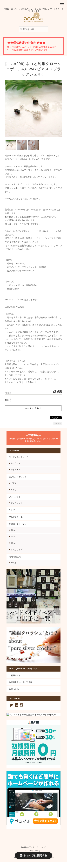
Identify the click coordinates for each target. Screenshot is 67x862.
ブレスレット (15, 497)
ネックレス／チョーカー (19, 457)
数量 (7, 400)
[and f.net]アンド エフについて (33, 847)
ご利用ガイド (15, 675)
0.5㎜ (13, 543)
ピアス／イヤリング (18, 477)
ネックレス (15, 463)
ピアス (14, 483)
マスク (14, 563)
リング (12, 510)
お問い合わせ (15, 689)
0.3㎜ (13, 530)
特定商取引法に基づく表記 (20, 682)
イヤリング (15, 489)
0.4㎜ (13, 537)
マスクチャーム (16, 517)
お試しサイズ (16, 549)
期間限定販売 (15, 557)
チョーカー (15, 470)
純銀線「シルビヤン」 (18, 524)
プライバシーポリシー (33, 851)
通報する (57, 423)
